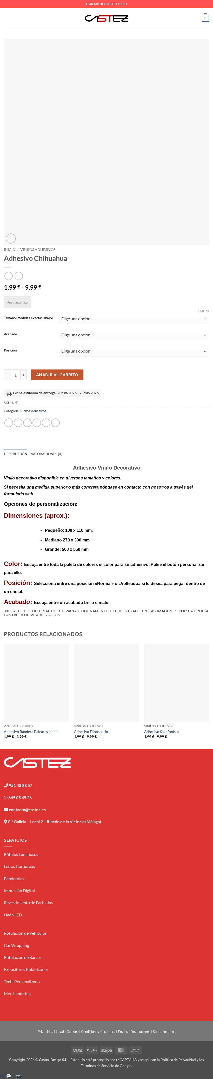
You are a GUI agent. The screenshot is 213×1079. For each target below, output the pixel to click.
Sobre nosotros (164, 1031)
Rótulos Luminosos (21, 854)
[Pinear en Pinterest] (46, 422)
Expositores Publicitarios (26, 969)
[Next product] (8, 276)
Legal (60, 1031)
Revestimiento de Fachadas (28, 902)
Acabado (10, 334)
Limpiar (203, 311)
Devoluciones (140, 1031)
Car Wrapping (16, 945)
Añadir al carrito (57, 374)
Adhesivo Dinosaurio (91, 731)
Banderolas (14, 878)
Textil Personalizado (22, 981)
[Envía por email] (36, 422)
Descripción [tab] (15, 454)
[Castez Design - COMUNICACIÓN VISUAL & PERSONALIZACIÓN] (107, 18)
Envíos (123, 1031)
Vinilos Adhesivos (37, 250)
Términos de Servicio (97, 1065)
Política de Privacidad (178, 1059)
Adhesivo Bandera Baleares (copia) (31, 731)
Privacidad (45, 1031)
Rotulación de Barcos (23, 957)
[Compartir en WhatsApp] (8, 422)
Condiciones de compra (98, 1031)
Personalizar (17, 302)
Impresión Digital (19, 890)
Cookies (72, 1031)
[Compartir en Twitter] (27, 422)
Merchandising (17, 993)
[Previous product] (19, 276)
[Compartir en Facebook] (18, 422)
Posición (10, 350)
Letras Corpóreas (19, 866)
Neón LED (13, 914)
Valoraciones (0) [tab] (46, 454)
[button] (7, 18)
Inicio (9, 250)
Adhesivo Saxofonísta (161, 731)
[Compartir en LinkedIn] (55, 422)
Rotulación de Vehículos (25, 932)
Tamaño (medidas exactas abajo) (28, 318)
